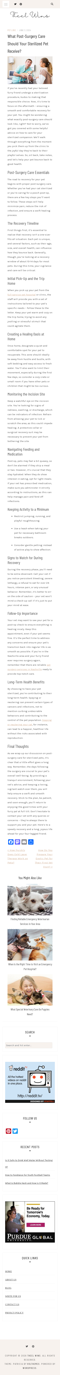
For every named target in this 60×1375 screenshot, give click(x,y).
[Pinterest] (33, 1346)
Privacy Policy (14, 1313)
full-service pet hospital (22, 294)
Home (8, 1271)
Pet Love (12, 30)
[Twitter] (27, 1346)
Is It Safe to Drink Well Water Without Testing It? (28, 1163)
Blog (8, 1288)
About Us (10, 1279)
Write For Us (13, 1296)
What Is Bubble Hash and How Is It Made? (26, 1183)
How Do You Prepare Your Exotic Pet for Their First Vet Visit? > (44, 858)
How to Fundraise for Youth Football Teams (27, 1175)
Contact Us (12, 1304)
